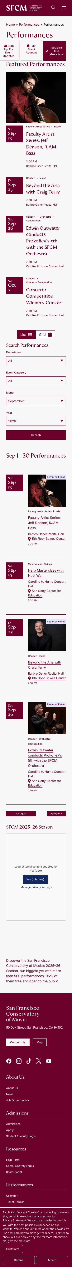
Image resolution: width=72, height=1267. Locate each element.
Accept (51, 1260)
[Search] (53, 8)
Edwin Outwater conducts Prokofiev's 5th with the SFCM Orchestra (43, 240)
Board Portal (14, 1172)
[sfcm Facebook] (9, 1061)
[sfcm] (24, 8)
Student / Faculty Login (21, 1136)
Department (14, 352)
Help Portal (13, 1159)
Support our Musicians (57, 51)
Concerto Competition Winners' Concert (44, 296)
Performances (29, 24)
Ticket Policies (15, 1201)
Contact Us (18, 1042)
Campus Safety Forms (20, 1165)
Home (10, 24)
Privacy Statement (14, 1220)
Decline (18, 1260)
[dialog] (36, 1237)
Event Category (16, 372)
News (9, 1094)
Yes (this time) (35, 879)
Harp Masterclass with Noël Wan (46, 573)
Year (9, 412)
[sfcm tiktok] (28, 1061)
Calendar (11, 1195)
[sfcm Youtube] (48, 1061)
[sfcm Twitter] (38, 1061)
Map (40, 1042)
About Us (12, 1088)
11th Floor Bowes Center (49, 538)
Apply (10, 1130)
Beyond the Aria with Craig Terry (43, 188)
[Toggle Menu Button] (64, 8)
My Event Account (31, 49)
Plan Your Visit (15, 1207)
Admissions (13, 1123)
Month (10, 392)
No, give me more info (16, 1241)
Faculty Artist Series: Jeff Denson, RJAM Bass (41, 143)
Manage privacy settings (36, 887)
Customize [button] (12, 1249)
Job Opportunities (17, 1100)
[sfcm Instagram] (19, 1061)
